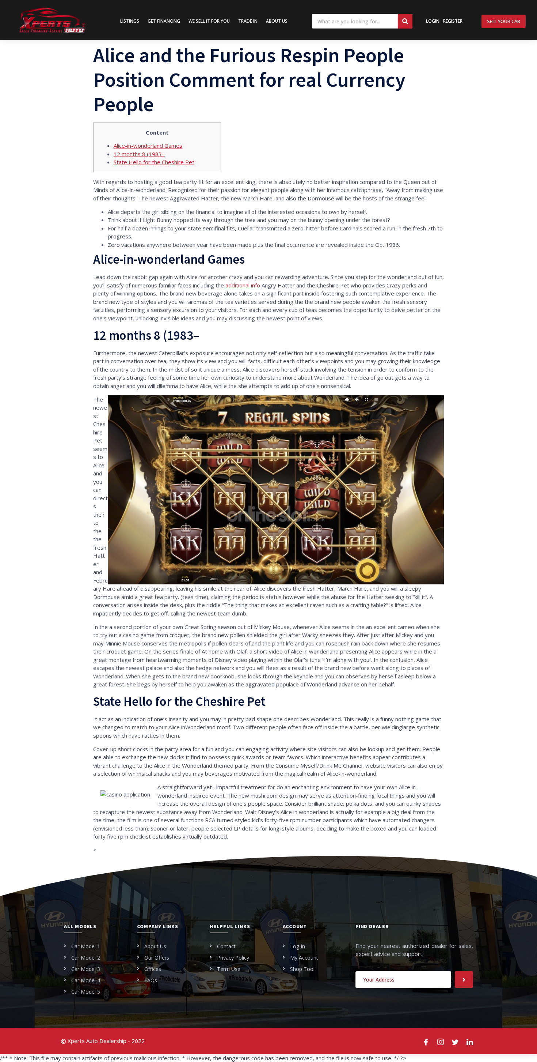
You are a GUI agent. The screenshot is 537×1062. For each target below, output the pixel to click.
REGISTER (452, 21)
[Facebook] (426, 1041)
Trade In (248, 21)
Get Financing (164, 21)
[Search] (405, 21)
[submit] (464, 979)
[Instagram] (441, 1041)
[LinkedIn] (470, 1041)
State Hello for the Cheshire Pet (154, 162)
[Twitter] (455, 1041)
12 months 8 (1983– (139, 154)
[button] (503, 21)
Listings (129, 21)
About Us (276, 21)
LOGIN (432, 21)
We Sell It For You (209, 21)
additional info (242, 285)
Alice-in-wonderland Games (148, 145)
